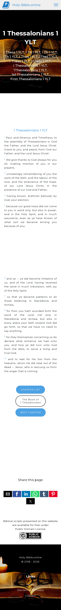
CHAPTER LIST (30, 389)
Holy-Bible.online (26, 5)
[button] (8, 494)
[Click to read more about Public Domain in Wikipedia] (30, 538)
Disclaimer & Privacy (30, 590)
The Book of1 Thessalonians (30, 401)
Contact (30, 595)
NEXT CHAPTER (30, 412)
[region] (30, 113)
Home (31, 584)
